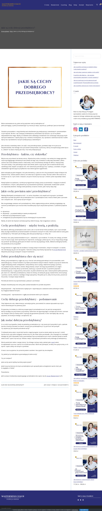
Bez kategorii (77, 143)
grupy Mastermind (53, 376)
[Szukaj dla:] (87, 56)
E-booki (75, 146)
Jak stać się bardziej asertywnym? (13, 385)
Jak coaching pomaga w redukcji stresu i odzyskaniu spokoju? (85, 68)
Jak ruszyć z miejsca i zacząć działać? (55, 385)
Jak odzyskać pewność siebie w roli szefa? (86, 72)
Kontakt (81, 5)
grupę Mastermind (59, 250)
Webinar (75, 155)
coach (53, 342)
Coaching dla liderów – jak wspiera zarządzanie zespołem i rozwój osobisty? (85, 76)
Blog (70, 5)
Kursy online (77, 149)
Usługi (75, 152)
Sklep (75, 5)
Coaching (64, 5)
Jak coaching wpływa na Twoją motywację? (86, 85)
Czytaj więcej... (75, 510)
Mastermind (55, 5)
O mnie (46, 5)
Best (74, 140)
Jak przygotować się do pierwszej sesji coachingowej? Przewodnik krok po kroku (85, 81)
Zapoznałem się (84, 510)
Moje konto (89, 5)
